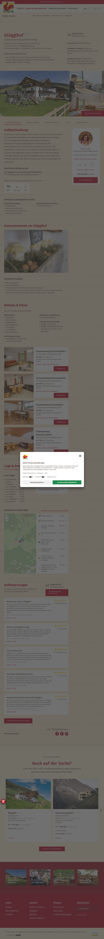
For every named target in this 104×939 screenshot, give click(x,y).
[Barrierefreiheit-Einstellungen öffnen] (3, 801)
